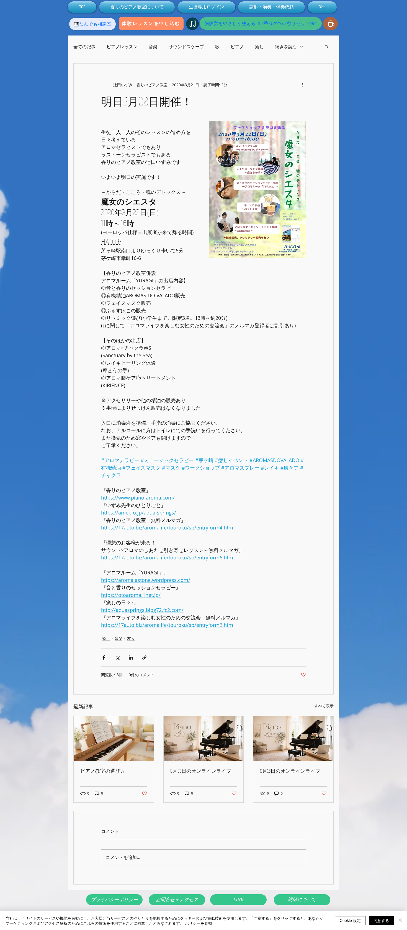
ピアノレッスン (122, 47)
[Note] (192, 23)
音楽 (153, 47)
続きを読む (286, 47)
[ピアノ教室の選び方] (114, 738)
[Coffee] (330, 23)
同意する (381, 920)
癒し (259, 47)
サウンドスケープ (186, 47)
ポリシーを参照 (198, 923)
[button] (326, 46)
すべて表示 (324, 705)
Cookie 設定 (350, 920)
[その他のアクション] (302, 84)
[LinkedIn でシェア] (130, 657)
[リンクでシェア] (144, 657)
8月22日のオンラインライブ (200, 771)
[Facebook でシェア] (103, 657)
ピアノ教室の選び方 (102, 771)
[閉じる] (400, 921)
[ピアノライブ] (204, 738)
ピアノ (237, 47)
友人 (131, 638)
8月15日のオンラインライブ (290, 771)
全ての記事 (84, 47)
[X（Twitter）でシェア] (117, 657)
